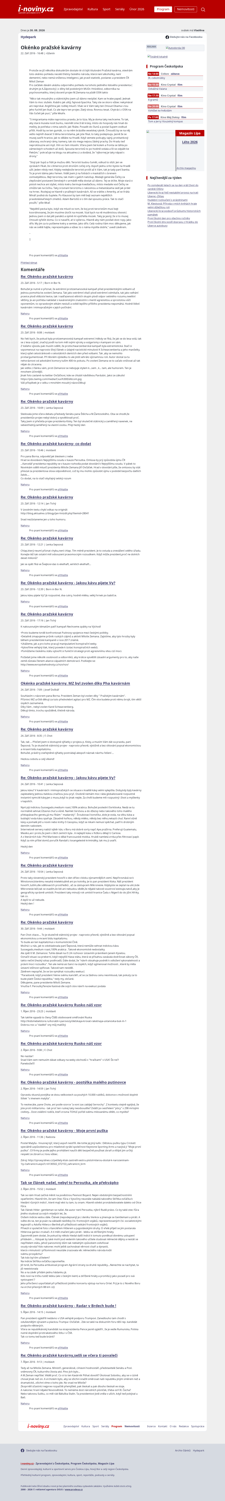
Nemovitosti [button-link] (185, 9)
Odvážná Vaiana (157, 88)
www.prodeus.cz (74, 1489)
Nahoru (25, 313)
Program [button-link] (163, 9)
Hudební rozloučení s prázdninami (168, 200)
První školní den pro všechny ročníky (169, 218)
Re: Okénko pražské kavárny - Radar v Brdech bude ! (68, 1305)
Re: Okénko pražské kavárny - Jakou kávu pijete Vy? (68, 582)
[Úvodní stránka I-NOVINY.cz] (38, 1426)
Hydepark (28, 37)
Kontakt (162, 1426)
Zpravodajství (73, 9)
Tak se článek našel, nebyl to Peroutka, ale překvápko (70, 1182)
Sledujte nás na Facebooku (185, 37)
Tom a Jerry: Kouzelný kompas (165, 121)
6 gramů (153, 99)
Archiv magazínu (186, 168)
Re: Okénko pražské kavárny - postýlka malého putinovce (73, 1082)
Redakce (184, 1426)
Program (116, 1426)
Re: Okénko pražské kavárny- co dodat (56, 443)
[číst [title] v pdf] (160, 150)
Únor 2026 (136, 9)
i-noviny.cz (27, 1463)
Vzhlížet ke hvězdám (160, 110)
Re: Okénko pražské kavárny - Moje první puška (64, 1130)
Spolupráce (197, 1426)
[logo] (36, 9)
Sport (106, 9)
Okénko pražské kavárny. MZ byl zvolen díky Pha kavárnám (75, 683)
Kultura (93, 9)
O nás (173, 1426)
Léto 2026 (190, 142)
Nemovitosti (132, 1426)
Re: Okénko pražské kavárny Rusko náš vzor (61, 1004)
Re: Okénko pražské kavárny (47, 276)
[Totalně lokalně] (157, 56)
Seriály (120, 9)
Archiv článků (183, 1450)
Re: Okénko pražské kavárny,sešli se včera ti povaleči (69, 1355)
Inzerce (151, 1426)
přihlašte (63, 255)
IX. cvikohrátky (156, 78)
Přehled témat (29, 262)
